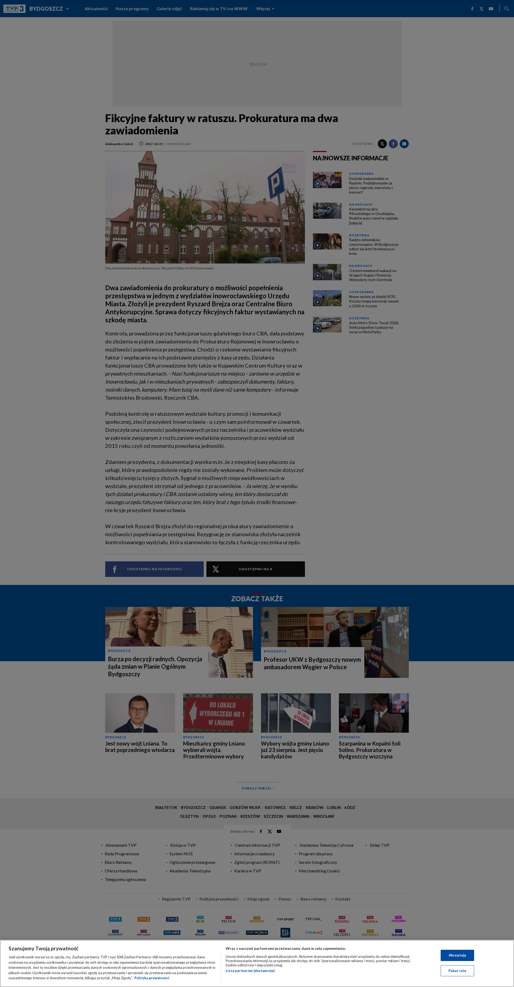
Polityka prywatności (151, 978)
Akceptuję (457, 955)
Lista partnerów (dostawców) (250, 971)
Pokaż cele (457, 971)
